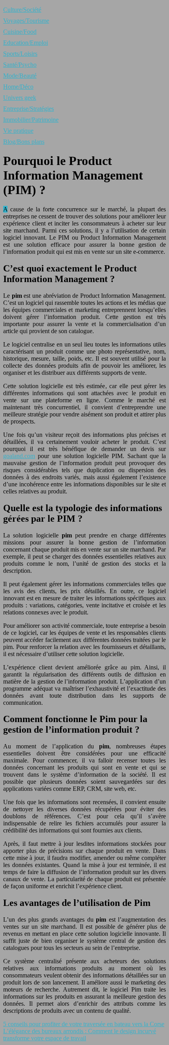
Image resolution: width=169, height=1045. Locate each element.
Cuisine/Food (20, 31)
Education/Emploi (25, 42)
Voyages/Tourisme (26, 20)
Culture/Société (22, 9)
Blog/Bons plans (23, 141)
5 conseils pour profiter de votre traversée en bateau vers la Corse (83, 1024)
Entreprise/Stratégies (28, 108)
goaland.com (19, 456)
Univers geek (19, 97)
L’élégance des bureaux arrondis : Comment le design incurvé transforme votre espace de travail (79, 1034)
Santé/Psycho (20, 64)
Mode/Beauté (20, 75)
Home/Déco (18, 86)
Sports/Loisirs (20, 53)
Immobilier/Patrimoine (31, 119)
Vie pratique (18, 130)
